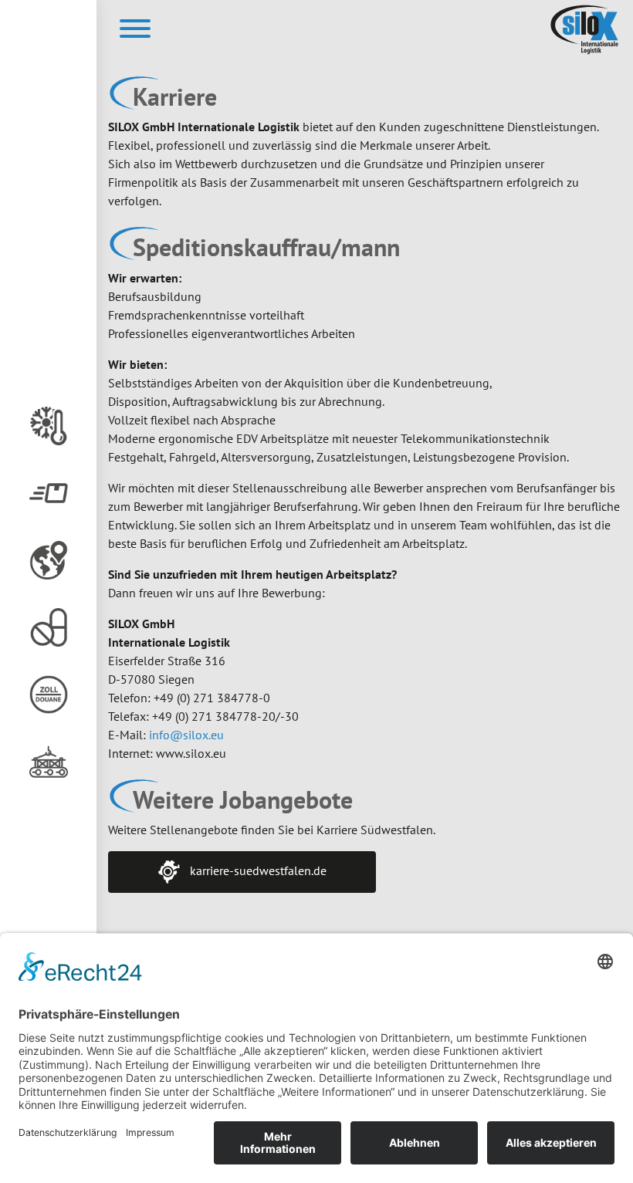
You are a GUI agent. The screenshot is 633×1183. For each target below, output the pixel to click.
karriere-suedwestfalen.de (257, 870)
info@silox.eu (186, 734)
